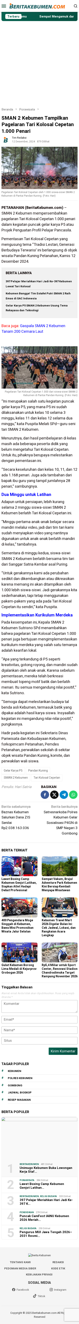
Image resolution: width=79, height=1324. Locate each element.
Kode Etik (58, 1268)
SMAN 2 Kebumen (16, 778)
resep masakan (19, 1100)
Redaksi (58, 1262)
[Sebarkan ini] (45, 795)
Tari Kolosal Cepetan (46, 778)
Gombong (15, 1085)
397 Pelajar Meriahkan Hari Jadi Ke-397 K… (46, 1202)
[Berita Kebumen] (39, 5)
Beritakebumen (29, 1164)
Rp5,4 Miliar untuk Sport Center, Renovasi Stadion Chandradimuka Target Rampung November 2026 (60, 971)
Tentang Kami (20, 1262)
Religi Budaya (48, 1196)
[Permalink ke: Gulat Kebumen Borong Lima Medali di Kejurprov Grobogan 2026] (19, 952)
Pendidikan (27, 1212)
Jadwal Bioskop (20, 1092)
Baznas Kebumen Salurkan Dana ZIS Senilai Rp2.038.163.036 (16, 817)
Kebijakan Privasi (39, 1274)
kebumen (14, 1071)
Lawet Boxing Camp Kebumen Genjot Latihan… (42, 1186)
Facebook (23, 1290)
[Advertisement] (39, 62)
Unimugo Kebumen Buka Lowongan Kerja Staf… (46, 1169)
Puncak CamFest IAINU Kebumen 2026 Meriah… (44, 1218)
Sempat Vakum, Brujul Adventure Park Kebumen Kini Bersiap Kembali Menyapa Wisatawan (59, 884)
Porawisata (27, 1180)
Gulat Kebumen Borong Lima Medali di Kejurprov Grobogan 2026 (18, 969)
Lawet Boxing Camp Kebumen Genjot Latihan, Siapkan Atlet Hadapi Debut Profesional (19, 884)
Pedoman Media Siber (20, 1268)
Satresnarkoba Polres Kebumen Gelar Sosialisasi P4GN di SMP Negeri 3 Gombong (61, 820)
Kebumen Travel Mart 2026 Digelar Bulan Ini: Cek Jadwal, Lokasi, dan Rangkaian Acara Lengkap (59, 927)
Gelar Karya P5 (13, 770)
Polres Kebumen (20, 1078)
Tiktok (41, 1296)
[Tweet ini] (54, 795)
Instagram (60, 1290)
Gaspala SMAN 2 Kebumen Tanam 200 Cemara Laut (33, 328)
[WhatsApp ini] (73, 795)
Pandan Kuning (38, 770)
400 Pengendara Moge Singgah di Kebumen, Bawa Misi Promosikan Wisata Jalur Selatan (17, 926)
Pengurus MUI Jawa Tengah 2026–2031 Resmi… (46, 1234)
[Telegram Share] (64, 795)
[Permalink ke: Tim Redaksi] (5, 139)
